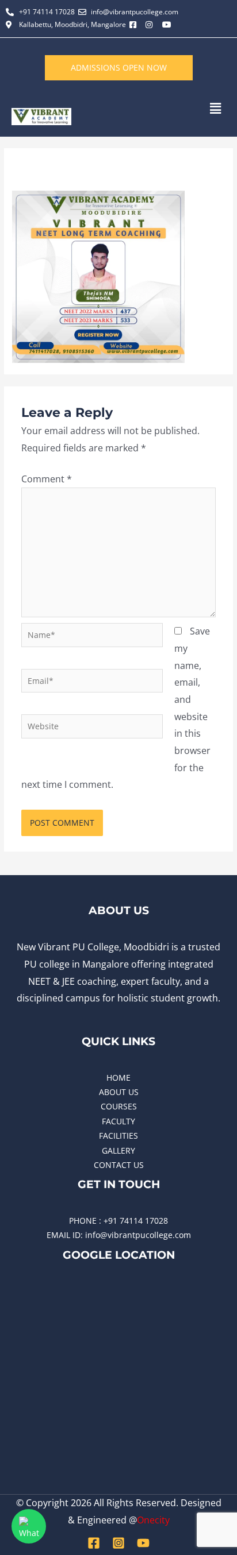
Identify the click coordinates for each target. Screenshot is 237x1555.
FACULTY (118, 1121)
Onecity (153, 1520)
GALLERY (118, 1150)
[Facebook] (93, 1543)
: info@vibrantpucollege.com (136, 1234)
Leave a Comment (46, 165)
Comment (46, 479)
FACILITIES (118, 1135)
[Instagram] (118, 1543)
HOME (118, 1077)
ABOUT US (119, 1091)
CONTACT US (119, 1164)
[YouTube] (143, 1543)
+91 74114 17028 (136, 1220)
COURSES (119, 1106)
